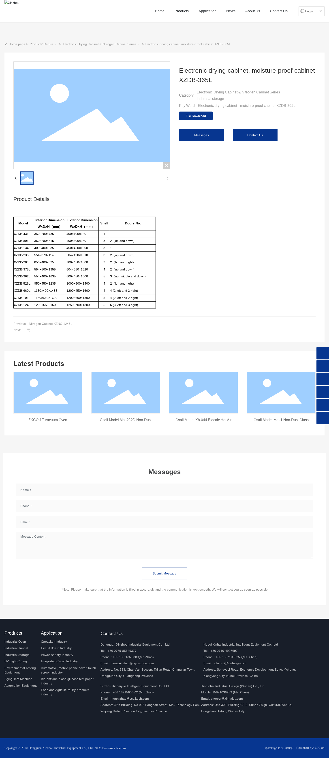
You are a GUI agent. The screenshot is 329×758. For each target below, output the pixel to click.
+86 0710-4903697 (224, 650)
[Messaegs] (322, 353)
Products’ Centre (41, 44)
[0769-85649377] (322, 366)
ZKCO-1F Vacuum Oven (47, 420)
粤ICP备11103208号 (279, 748)
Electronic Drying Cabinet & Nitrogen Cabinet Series (99, 44)
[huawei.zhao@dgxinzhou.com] (322, 405)
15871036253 (222, 692)
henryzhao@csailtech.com (130, 698)
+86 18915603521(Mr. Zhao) (133, 692)
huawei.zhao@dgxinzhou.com (132, 663)
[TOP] (322, 418)
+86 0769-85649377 (122, 650)
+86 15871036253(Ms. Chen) (237, 657)
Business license (114, 748)
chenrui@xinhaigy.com (230, 663)
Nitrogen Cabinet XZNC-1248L (50, 323)
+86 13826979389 (126, 657)
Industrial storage (210, 99)
